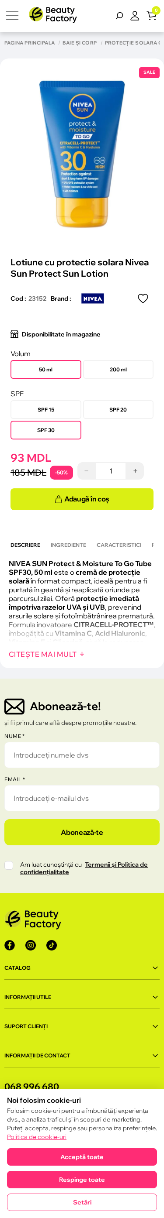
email (14, 779)
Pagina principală (29, 43)
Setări (82, 1202)
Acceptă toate (82, 1157)
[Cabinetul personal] (138, 16)
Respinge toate (82, 1180)
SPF (17, 393)
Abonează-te (82, 832)
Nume (14, 736)
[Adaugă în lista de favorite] (143, 298)
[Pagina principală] (53, 16)
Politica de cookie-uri (36, 1137)
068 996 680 (31, 1086)
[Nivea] (92, 298)
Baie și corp (80, 43)
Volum (20, 353)
